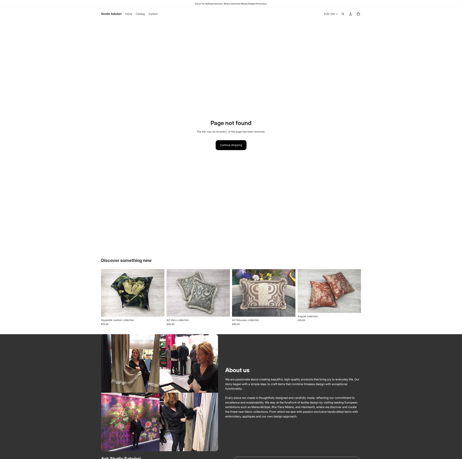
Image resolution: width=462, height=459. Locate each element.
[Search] (343, 14)
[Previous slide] (106, 293)
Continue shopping (231, 144)
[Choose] (355, 307)
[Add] (159, 311)
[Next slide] (159, 293)
